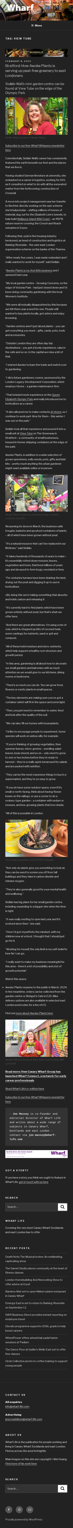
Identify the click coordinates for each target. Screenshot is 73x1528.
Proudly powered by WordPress (23, 1519)
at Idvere (55, 412)
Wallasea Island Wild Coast (33, 219)
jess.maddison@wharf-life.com (23, 1419)
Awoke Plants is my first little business (29, 270)
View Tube (26, 433)
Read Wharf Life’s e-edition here (24, 1088)
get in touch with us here (33, 1182)
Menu (38, 25)
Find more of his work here (21, 1463)
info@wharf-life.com (17, 1406)
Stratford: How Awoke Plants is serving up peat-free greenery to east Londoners (35, 71)
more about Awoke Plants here (34, 1013)
